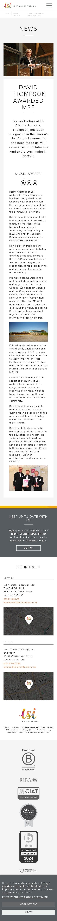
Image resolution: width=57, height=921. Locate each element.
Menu (49, 5)
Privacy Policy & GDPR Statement (25, 897)
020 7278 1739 (12, 663)
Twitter (23, 182)
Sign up (28, 547)
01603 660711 (11, 599)
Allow (28, 912)
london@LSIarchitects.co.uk (20, 667)
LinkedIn (29, 182)
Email (35, 182)
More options (28, 904)
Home (7, 13)
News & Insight (16, 15)
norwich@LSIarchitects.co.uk (20, 602)
